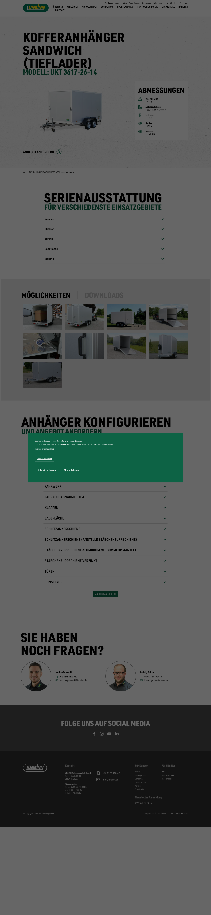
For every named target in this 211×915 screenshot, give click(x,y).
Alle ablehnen (71, 470)
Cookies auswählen (44, 458)
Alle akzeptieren (47, 470)
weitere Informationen (44, 448)
